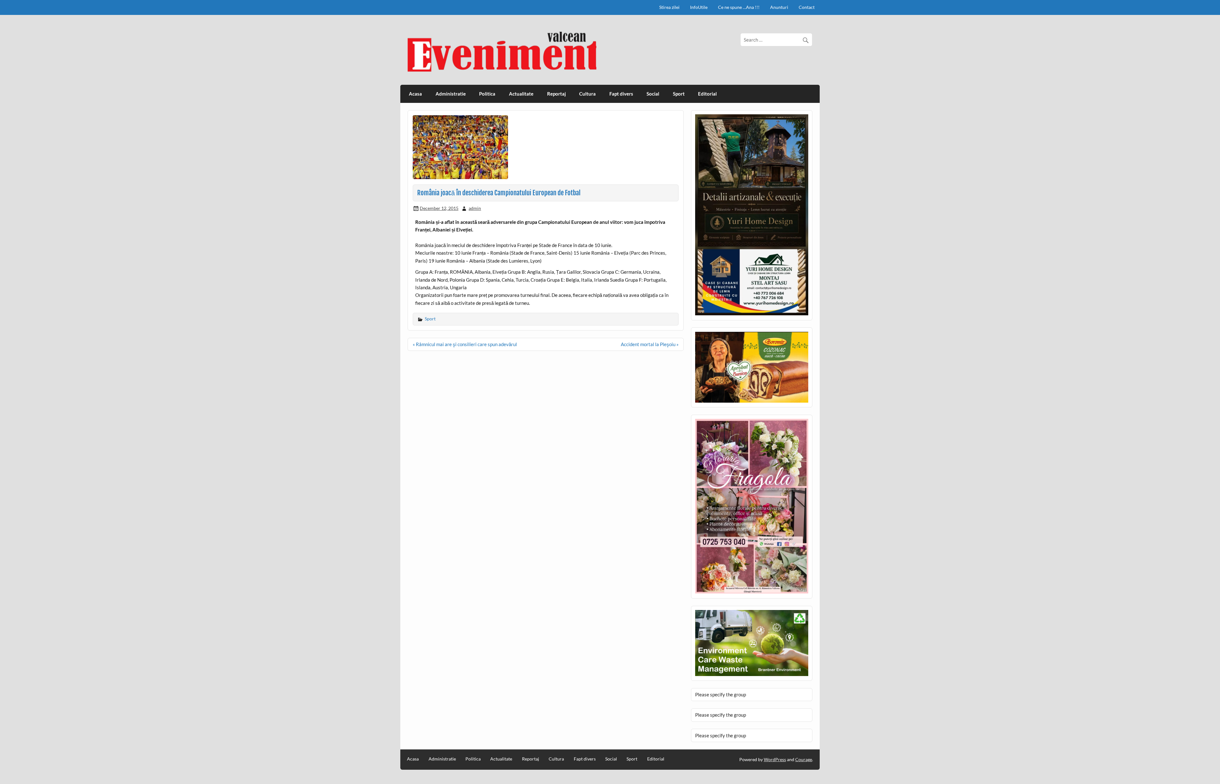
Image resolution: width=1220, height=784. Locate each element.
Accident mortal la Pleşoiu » (650, 344)
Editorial (707, 94)
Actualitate (521, 94)
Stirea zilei (669, 7)
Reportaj (556, 94)
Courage (803, 759)
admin (475, 208)
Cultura (587, 94)
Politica (487, 94)
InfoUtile (699, 7)
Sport (679, 94)
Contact (807, 7)
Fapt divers (621, 94)
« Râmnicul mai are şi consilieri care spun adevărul (465, 344)
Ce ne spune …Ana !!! (739, 7)
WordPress (775, 759)
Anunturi (779, 7)
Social (653, 94)
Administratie (451, 94)
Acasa (415, 94)
